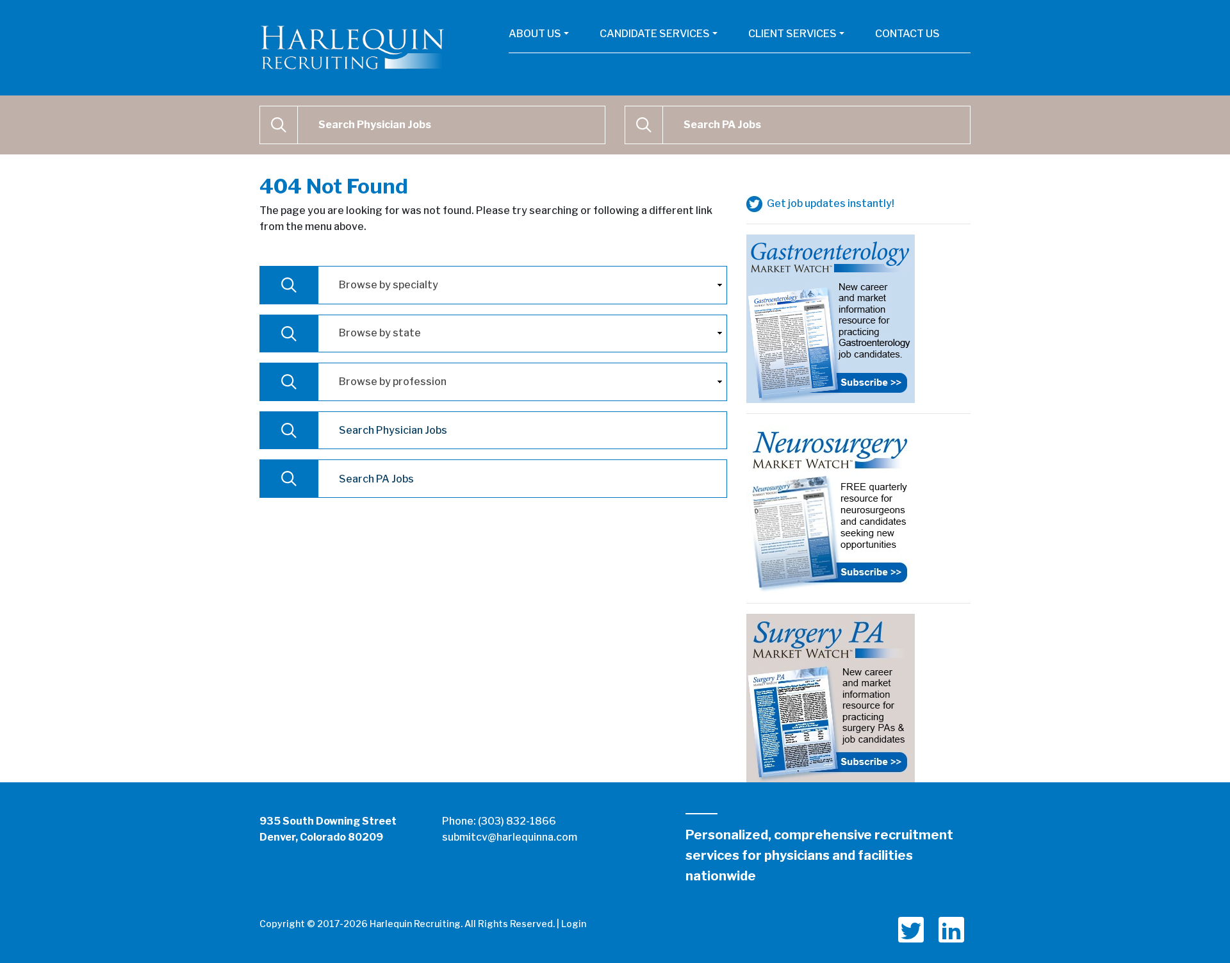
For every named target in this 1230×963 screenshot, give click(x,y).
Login (573, 923)
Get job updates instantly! (829, 203)
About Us (535, 34)
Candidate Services (655, 34)
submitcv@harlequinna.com (509, 837)
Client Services (792, 34)
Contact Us (907, 34)
